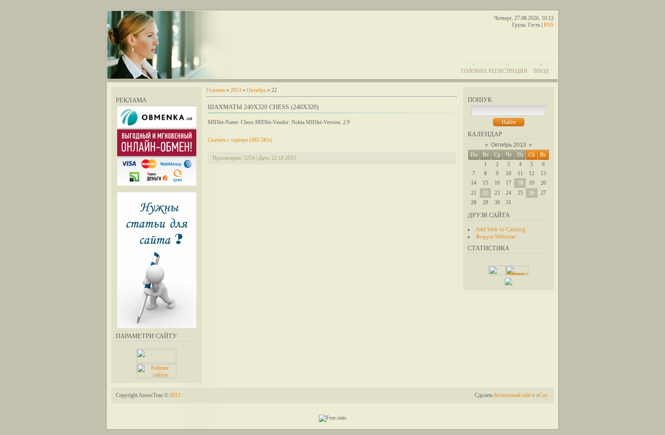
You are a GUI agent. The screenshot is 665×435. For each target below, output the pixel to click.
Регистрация (508, 71)
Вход (541, 71)
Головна (474, 71)
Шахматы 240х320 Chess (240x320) (263, 107)
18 (520, 183)
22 (485, 193)
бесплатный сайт (512, 395)
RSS (549, 25)
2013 (235, 90)
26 (531, 193)
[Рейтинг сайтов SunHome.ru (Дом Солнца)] (156, 376)
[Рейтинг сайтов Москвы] (508, 283)
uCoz (541, 395)
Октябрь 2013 (508, 145)
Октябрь (256, 90)
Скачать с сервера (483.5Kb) (240, 140)
